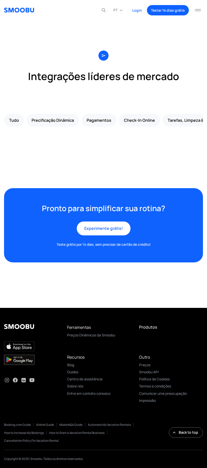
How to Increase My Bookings (24, 433)
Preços (144, 364)
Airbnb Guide (45, 425)
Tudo (14, 120)
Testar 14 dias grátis (168, 10)
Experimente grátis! (103, 228)
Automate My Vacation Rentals (109, 425)
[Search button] (104, 10)
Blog (70, 364)
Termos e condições (155, 386)
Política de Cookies (154, 379)
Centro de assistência (84, 379)
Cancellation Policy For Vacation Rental (31, 440)
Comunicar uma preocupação (163, 393)
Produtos (148, 327)
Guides (72, 372)
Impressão (147, 400)
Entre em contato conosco (88, 393)
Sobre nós (75, 386)
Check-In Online (139, 120)
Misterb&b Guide (71, 425)
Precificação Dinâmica (53, 120)
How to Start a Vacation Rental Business (77, 433)
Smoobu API (149, 372)
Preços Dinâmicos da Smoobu (91, 335)
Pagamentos (99, 120)
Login (137, 10)
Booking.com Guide (17, 425)
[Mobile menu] (198, 10)
